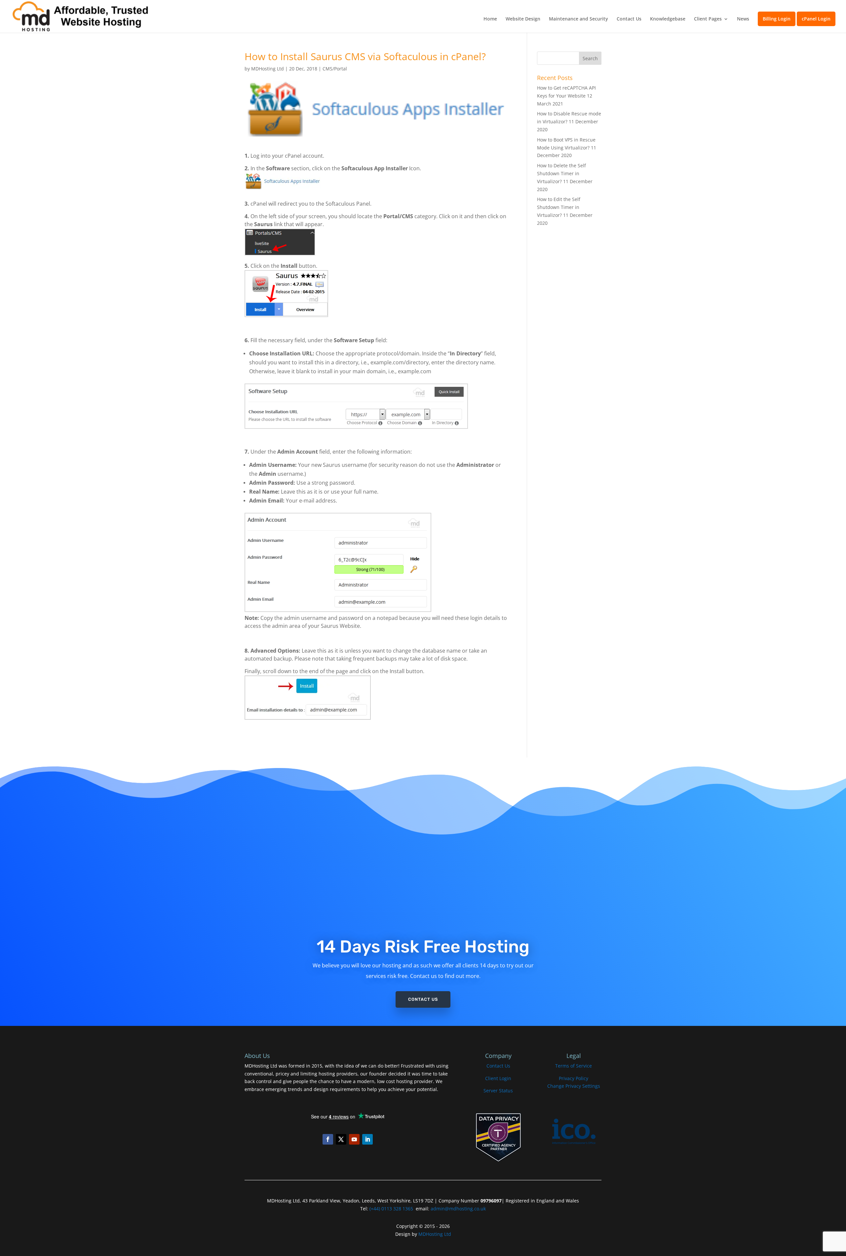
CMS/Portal (335, 68)
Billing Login (776, 19)
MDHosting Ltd (267, 68)
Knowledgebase (667, 19)
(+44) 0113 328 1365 (391, 1208)
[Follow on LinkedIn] (367, 1139)
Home (490, 19)
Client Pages (708, 19)
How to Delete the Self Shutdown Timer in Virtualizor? (561, 173)
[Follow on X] (341, 1139)
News (743, 19)
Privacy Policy (573, 1078)
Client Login (498, 1078)
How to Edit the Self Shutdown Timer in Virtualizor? (558, 207)
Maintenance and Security (578, 19)
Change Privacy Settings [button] (573, 1086)
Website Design (523, 19)
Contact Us (629, 19)
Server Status (498, 1090)
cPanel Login (816, 19)
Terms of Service (573, 1066)
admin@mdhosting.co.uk (457, 1208)
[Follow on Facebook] (328, 1139)
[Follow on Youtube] (354, 1139)
